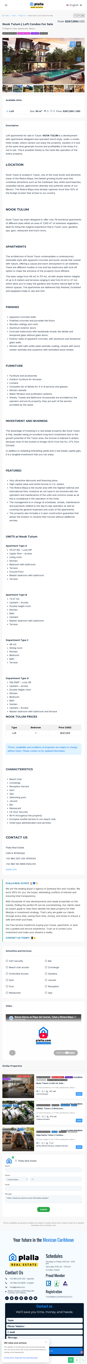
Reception (53, 986)
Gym (11, 980)
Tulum (14, 15)
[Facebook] (11, 1298)
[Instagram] (26, 1298)
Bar (50, 961)
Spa (50, 992)
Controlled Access (18, 973)
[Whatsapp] (7, 1298)
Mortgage (43, 33)
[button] (6, 5)
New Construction (9, 33)
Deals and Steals (24, 33)
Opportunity (41, 1080)
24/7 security (16, 961)
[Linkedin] (21, 1298)
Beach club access (19, 967)
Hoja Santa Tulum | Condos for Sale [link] (53, 1135)
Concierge (53, 967)
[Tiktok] (16, 1298)
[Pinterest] (31, 1298)
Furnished (34, 33)
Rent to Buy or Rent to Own (57, 1080)
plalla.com (11, 869)
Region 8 (22, 15)
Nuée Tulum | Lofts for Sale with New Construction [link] (61, 1083)
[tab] (72, 44)
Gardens (52, 973)
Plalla (7, 15)
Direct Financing (57, 1077)
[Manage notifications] (81, 1352)
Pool (11, 986)
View (79, 1094)
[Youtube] (35, 1298)
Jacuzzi (52, 980)
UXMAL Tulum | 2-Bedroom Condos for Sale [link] (57, 1108)
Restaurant (15, 992)
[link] (18, 1086)
